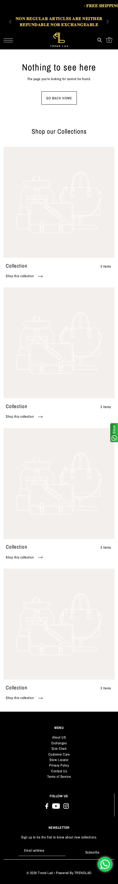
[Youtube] (56, 806)
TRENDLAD (83, 873)
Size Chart (59, 748)
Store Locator (59, 759)
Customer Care (59, 754)
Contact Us (59, 771)
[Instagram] (66, 806)
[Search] (99, 39)
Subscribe (92, 852)
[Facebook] (46, 806)
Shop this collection (20, 276)
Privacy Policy (59, 765)
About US (59, 737)
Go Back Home (59, 98)
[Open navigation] (10, 40)
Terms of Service (59, 776)
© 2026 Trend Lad (40, 873)
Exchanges (59, 743)
